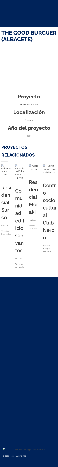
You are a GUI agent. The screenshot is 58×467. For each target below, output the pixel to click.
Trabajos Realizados (6, 232)
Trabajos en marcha (19, 265)
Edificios (5, 225)
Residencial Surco (6, 202)
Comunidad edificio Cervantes (19, 221)
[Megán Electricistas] (18, 6)
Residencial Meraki (34, 197)
